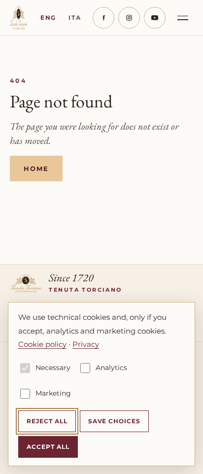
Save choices (114, 421)
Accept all (48, 446)
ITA (74, 17)
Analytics (111, 367)
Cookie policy (42, 344)
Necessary (52, 367)
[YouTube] (155, 18)
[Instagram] (129, 18)
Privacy (85, 344)
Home (36, 168)
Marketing (53, 393)
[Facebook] (103, 18)
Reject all (47, 421)
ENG (48, 17)
